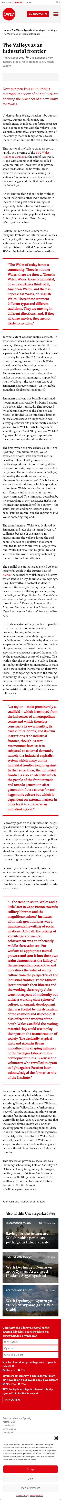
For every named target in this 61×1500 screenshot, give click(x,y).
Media (17, 62)
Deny (30, 1478)
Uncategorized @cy (44, 30)
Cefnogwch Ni (38, 14)
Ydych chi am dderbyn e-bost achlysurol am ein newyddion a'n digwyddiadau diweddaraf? (30, 1378)
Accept (30, 1469)
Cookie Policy (22, 1495)
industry (7, 62)
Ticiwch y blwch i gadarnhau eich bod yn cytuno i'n (28, 1391)
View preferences (30, 1488)
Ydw (23, 1370)
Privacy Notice (36, 1495)
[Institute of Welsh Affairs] (9, 14)
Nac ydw (10, 1370)
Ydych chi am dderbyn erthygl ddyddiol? (29, 1364)
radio (25, 62)
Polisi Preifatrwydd (26, 1393)
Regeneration (37, 62)
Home (6, 30)
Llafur (6, 574)
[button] (56, 1438)
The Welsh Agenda (22, 30)
